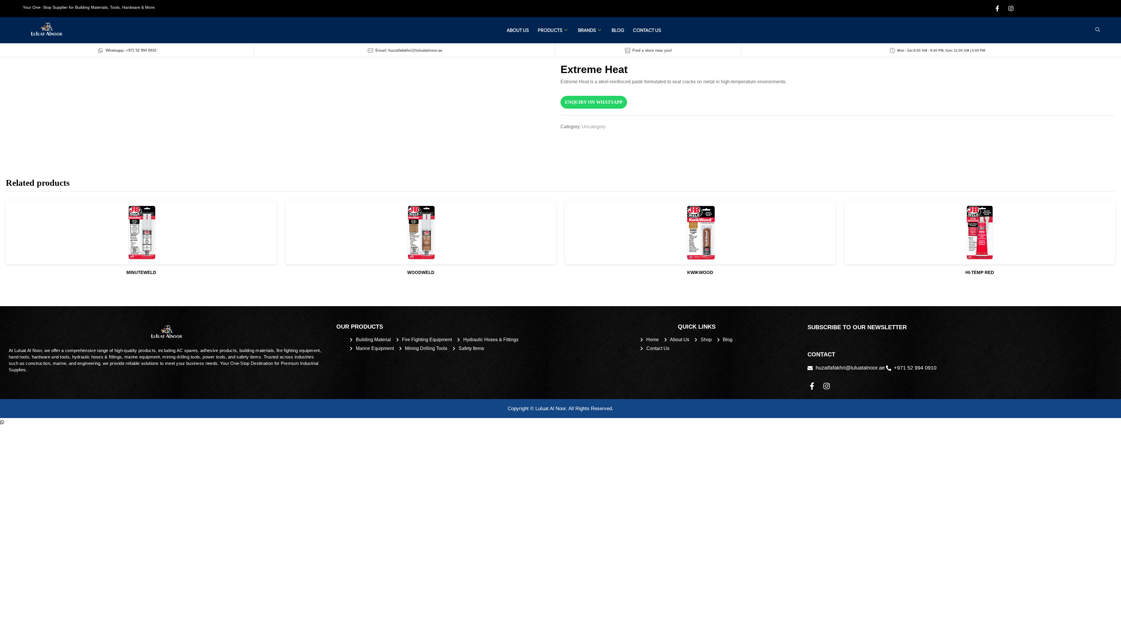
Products (550, 30)
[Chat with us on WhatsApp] (2, 422)
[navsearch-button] (1097, 30)
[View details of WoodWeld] (421, 232)
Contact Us (647, 30)
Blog (618, 30)
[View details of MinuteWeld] (141, 232)
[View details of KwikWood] (700, 232)
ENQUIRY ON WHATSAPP (594, 102)
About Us (518, 30)
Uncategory (594, 126)
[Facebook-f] (812, 386)
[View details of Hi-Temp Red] (980, 232)
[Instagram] (826, 386)
